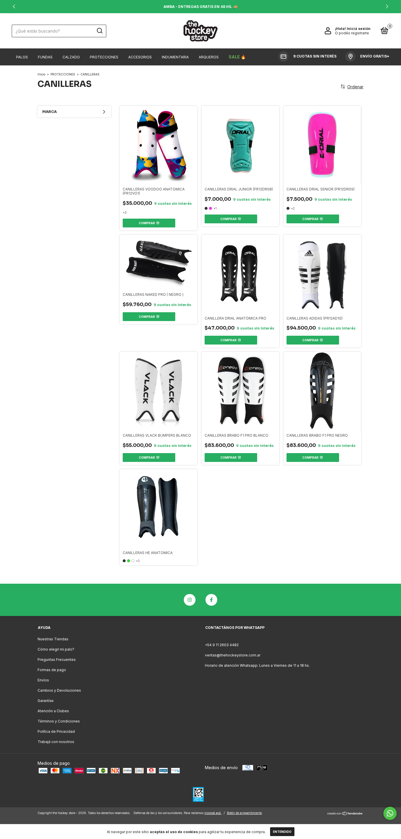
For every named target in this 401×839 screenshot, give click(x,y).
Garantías (46, 700)
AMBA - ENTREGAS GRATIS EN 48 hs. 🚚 (200, 6)
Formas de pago (52, 670)
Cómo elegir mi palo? (56, 649)
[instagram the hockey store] (190, 600)
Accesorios (140, 57)
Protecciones (104, 57)
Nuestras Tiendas (53, 639)
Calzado (71, 57)
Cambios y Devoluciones (59, 690)
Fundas (45, 57)
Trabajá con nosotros (56, 742)
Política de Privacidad (56, 731)
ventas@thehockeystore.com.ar (232, 655)
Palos (22, 57)
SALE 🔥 (237, 56)
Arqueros (209, 57)
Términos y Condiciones (59, 721)
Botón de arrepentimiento (244, 813)
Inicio (41, 74)
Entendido (282, 831)
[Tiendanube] (345, 813)
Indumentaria (175, 57)
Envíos (43, 680)
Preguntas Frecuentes (57, 659)
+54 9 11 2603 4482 (222, 645)
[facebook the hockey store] (211, 600)
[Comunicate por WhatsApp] (390, 813)
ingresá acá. (213, 813)
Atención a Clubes (53, 711)
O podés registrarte (352, 33)
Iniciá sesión (358, 28)
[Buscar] (99, 31)
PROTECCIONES (62, 74)
